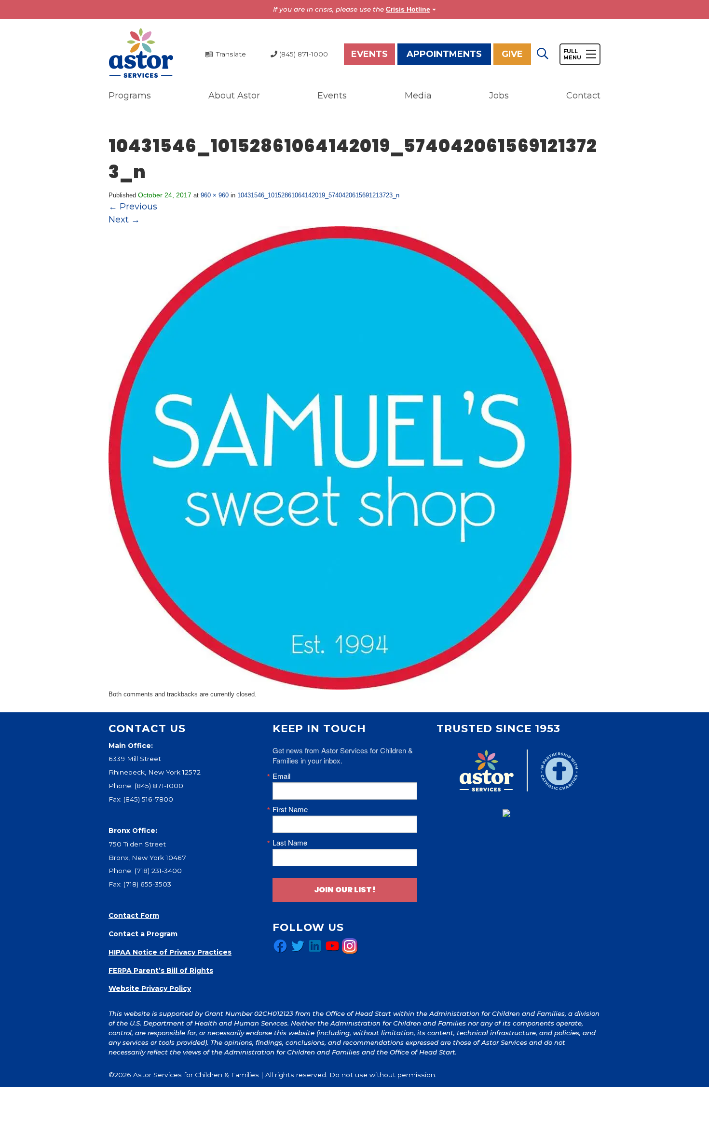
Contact (583, 95)
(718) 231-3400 (158, 870)
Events (369, 54)
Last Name (290, 842)
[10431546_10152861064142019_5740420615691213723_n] (340, 457)
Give (512, 54)
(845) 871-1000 (159, 786)
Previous (133, 206)
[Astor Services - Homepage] (141, 53)
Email (281, 775)
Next (124, 219)
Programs (130, 95)
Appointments (444, 54)
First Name (290, 809)
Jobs (499, 95)
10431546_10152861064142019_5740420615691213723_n (318, 195)
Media (418, 95)
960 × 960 (215, 195)
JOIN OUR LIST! (345, 889)
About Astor (234, 95)
